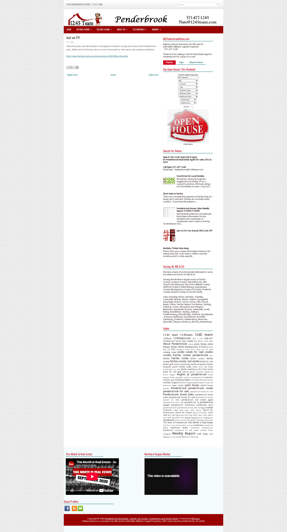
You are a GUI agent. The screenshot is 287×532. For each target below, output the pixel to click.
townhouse (168, 430)
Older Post (153, 75)
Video (210, 430)
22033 (190, 341)
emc (211, 355)
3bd (195, 341)
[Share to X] (74, 67)
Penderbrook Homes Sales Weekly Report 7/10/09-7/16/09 (193, 209)
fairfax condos (198, 358)
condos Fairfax (172, 355)
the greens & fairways (195, 420)
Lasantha (137, 528)
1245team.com (182, 338)
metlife (196, 380)
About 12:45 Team (205, 341)
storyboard (168, 420)
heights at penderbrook (192, 374)
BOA (173, 349)
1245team (167, 338)
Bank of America (200, 347)
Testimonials (140, 29)
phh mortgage (200, 408)
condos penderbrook (195, 355)
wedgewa (167, 434)
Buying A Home (84, 29)
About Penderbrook (175, 343)
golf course (183, 372)
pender (166, 388)
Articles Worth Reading (182, 347)
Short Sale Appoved (176, 415)
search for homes (183, 412)
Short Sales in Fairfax (173, 193)
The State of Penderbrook (175, 422)
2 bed (200, 338)
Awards (156, 29)
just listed (175, 380)
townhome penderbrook (202, 428)
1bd (194, 338)
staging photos (197, 418)
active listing (200, 344)
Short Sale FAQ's (191, 415)
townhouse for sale (183, 430)
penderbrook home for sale (201, 392)
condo (180, 352)
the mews (209, 420)
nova (207, 383)
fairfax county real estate (184, 361)
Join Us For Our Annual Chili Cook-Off (194, 230)
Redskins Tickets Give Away (176, 248)
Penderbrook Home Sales (178, 394)
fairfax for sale (206, 361)
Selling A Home (104, 29)
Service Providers (200, 413)
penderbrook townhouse (183, 405)
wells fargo (202, 434)
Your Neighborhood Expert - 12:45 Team (84, 4)
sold (182, 418)
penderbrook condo (200, 388)
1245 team (204, 335)
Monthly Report (206, 380)
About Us (122, 29)
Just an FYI (73, 37)
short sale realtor (205, 415)
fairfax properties (199, 364)
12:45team (186, 334)
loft (191, 380)
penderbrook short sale (173, 402)
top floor (167, 425)
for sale (173, 372)
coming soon (169, 352)
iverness (167, 380)
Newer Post (72, 75)
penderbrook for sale (176, 391)
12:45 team (170, 334)
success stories (180, 420)
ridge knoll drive (181, 410)
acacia (190, 344)
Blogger (196, 518)
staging (187, 418)
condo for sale (194, 352)
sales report (196, 410)
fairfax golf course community (177, 364)
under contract (200, 430)
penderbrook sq (191, 402)
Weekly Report (183, 433)
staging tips (208, 418)
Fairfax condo (180, 358)
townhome (198, 425)
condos (209, 352)
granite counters (196, 372)
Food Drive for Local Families (190, 176)
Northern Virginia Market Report (192, 383)
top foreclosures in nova (182, 425)
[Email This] (67, 67)
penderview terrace (185, 408)
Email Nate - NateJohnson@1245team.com (183, 169)
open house (192, 385)
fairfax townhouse (189, 369)
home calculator (176, 377)
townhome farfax (179, 428)
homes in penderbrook (193, 377)
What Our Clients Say (190, 437)
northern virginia (170, 382)
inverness (208, 377)
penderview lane (170, 408)
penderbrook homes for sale (182, 397)
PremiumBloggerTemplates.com (156, 528)
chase (198, 349)
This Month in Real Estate (200, 422)
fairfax (166, 358)
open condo (177, 385)
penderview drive (204, 405)
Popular (169, 62)
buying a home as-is (186, 349)
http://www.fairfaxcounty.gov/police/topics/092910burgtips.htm (97, 56)
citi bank (209, 349)
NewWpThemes (108, 528)
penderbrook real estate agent (197, 400)
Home (69, 29)
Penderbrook (178, 388)
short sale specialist (171, 418)
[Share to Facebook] (77, 67)
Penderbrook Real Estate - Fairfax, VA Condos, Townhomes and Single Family (141, 518)
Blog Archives (196, 62)
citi (203, 349)
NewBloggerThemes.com (183, 528)
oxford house (206, 385)
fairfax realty (185, 367)
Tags (181, 62)
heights (172, 375)
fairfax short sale (200, 367)
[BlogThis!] (71, 67)
